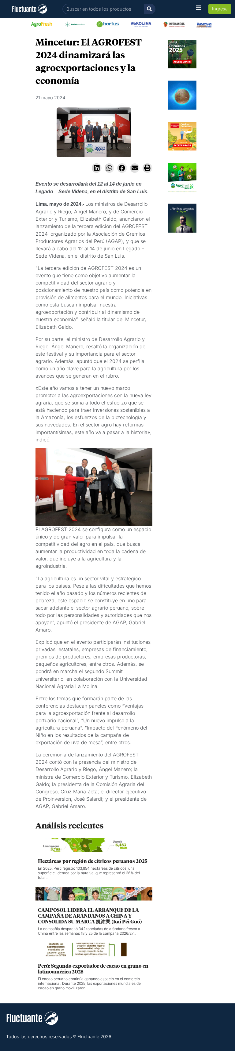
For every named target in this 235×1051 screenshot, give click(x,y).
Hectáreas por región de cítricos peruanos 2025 (92, 861)
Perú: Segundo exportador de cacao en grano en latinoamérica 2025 (93, 969)
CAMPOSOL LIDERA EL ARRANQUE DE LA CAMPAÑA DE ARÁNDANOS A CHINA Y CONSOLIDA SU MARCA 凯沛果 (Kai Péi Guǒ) (90, 916)
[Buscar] (149, 9)
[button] (97, 168)
